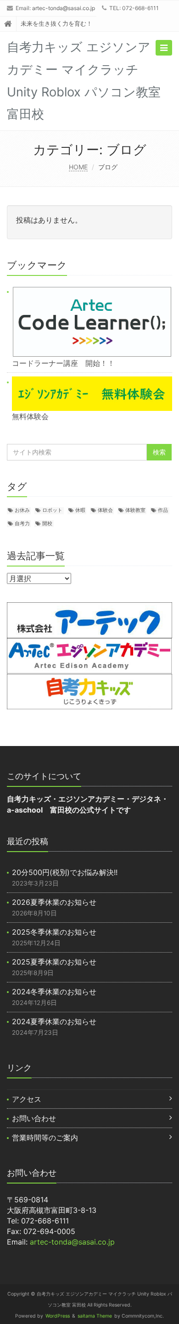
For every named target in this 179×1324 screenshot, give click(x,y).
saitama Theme (95, 1316)
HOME (78, 167)
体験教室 (135, 510)
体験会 (105, 510)
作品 (163, 510)
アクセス (26, 1099)
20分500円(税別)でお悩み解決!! (64, 872)
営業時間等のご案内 (45, 1137)
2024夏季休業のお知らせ (54, 1021)
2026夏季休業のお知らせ (54, 902)
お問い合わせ (34, 1118)
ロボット (52, 510)
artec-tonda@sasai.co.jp (63, 8)
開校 (47, 524)
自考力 (22, 524)
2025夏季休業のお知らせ (54, 961)
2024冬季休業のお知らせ (54, 991)
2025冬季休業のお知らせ (54, 932)
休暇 (80, 510)
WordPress (57, 1316)
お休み (22, 510)
